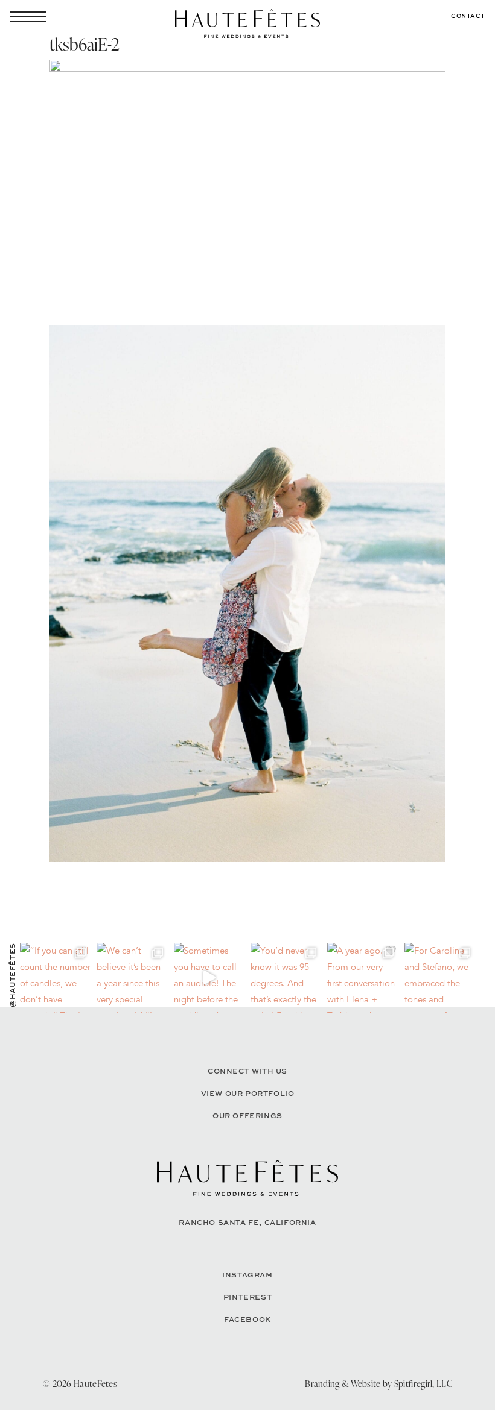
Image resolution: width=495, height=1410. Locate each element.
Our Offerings (247, 1115)
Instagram (247, 1275)
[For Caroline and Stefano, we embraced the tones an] (439, 978)
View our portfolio (248, 1093)
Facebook (247, 1319)
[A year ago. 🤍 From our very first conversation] (362, 978)
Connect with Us (247, 1071)
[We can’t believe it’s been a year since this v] (132, 978)
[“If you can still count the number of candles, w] (55, 978)
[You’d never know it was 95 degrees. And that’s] (286, 978)
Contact (468, 15)
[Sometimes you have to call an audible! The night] (209, 978)
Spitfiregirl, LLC (423, 1383)
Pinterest (247, 1297)
